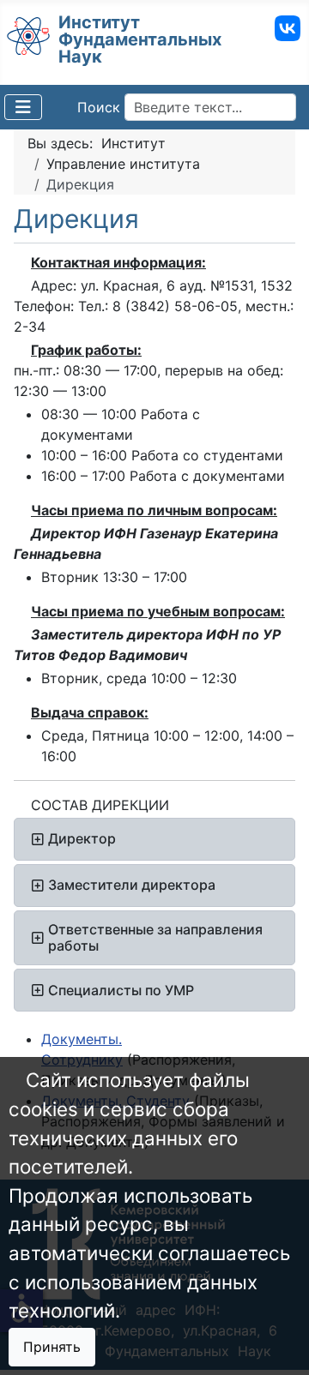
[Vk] (287, 26)
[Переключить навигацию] (23, 107)
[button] (154, 839)
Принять (52, 1346)
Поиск (98, 107)
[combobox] (210, 107)
